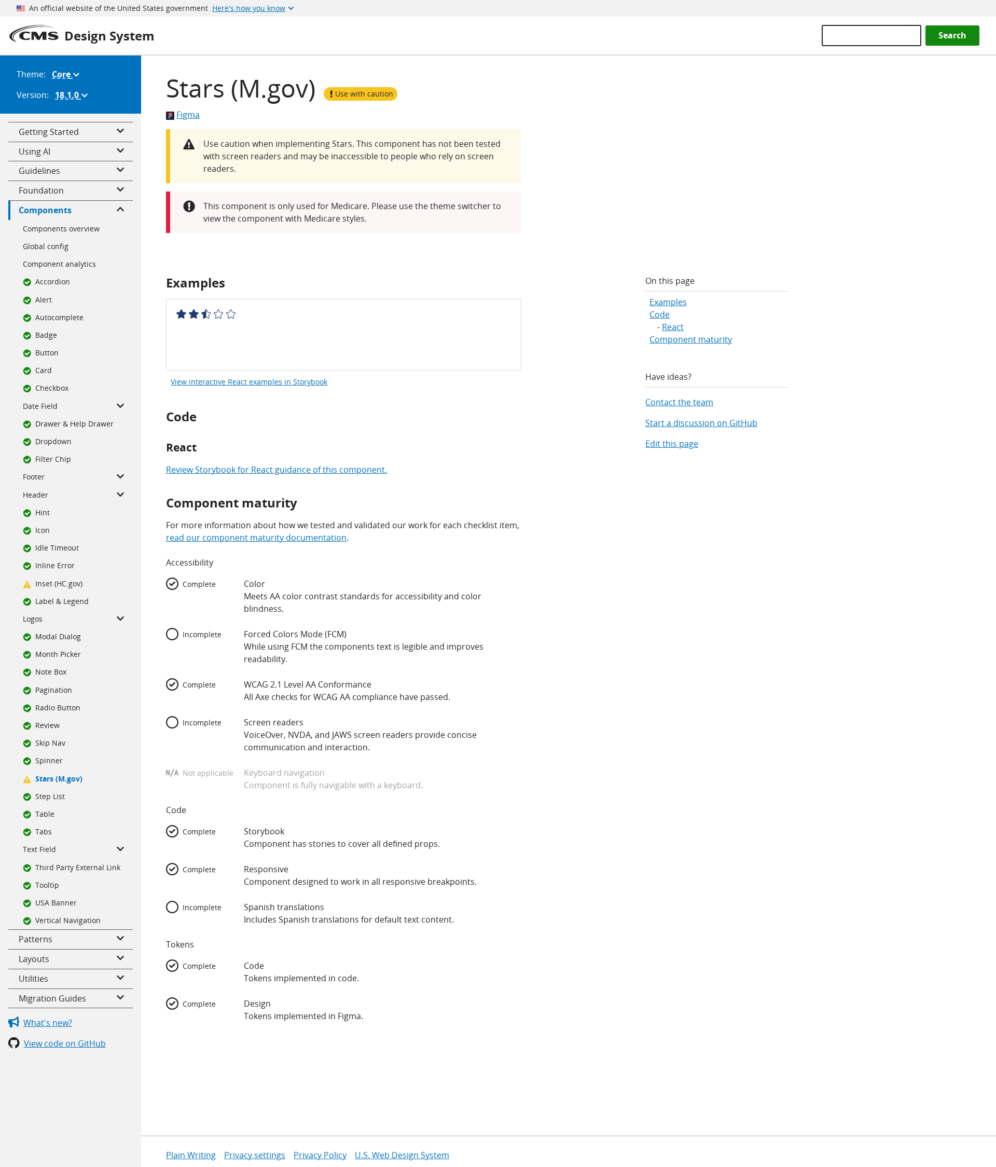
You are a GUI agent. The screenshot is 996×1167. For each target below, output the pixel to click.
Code (659, 314)
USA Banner (56, 903)
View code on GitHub (65, 1043)
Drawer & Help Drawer (74, 424)
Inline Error (55, 565)
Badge (46, 335)
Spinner (49, 760)
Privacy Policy (320, 1155)
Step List (50, 796)
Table (44, 814)
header (35, 495)
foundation (41, 190)
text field (39, 849)
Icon (42, 530)
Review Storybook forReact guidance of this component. (276, 469)
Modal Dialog (58, 636)
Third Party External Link (77, 867)
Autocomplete (59, 317)
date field (40, 406)
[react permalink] (161, 448)
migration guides (52, 998)
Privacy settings (254, 1155)
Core (68, 76)
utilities (33, 978)
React (673, 327)
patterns (35, 939)
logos (33, 619)
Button (47, 353)
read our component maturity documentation (256, 537)
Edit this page (671, 443)
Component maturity (690, 339)
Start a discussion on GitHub (701, 423)
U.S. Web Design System (402, 1155)
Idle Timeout (57, 548)
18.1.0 (73, 97)
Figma (188, 114)
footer (34, 477)
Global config (45, 246)
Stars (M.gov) (58, 779)
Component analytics (59, 264)
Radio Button (57, 707)
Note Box (50, 672)
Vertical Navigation (68, 920)
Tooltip (47, 885)
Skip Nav (50, 743)
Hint (42, 512)
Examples (668, 302)
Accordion (52, 281)
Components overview (61, 229)
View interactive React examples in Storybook (249, 382)
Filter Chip (53, 459)
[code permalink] (161, 416)
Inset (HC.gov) (58, 583)
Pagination (53, 690)
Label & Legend (62, 601)
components (45, 210)
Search (952, 35)
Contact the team (679, 402)
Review (47, 725)
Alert (43, 300)
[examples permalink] (161, 282)
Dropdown (53, 441)
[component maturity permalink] (161, 503)
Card (43, 370)
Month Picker (58, 654)
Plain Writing (191, 1155)
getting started (49, 132)
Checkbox (51, 388)
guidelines (39, 170)
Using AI (34, 151)
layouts (34, 959)
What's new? (47, 1022)
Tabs (43, 831)
